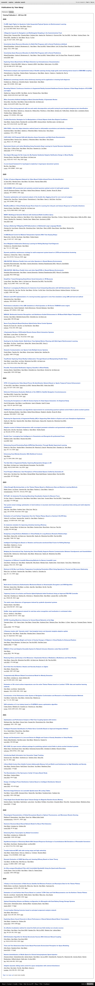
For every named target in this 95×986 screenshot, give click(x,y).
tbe (5, 961)
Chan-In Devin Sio (29, 101)
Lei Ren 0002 (63, 595)
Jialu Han (6, 509)
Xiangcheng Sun (9, 299)
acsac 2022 (7, 653)
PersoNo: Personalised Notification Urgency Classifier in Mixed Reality (26, 367)
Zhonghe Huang (24, 82)
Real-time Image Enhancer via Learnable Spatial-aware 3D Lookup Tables (27, 790)
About (3, 984)
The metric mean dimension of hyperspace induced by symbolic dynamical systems (30, 602)
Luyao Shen (7, 281)
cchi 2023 (7, 500)
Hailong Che (7, 199)
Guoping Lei (23, 706)
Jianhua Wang (27, 903)
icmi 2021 (7, 742)
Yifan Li (20, 254)
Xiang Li (11, 498)
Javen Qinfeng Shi (24, 678)
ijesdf (5, 914)
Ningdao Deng (31, 633)
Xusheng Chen (44, 622)
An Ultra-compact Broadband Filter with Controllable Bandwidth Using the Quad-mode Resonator (35, 868)
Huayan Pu (60, 956)
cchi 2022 (7, 662)
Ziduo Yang (7, 148)
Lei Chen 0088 (32, 122)
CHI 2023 (6, 556)
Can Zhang (15, 228)
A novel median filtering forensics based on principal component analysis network (30, 910)
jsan (5, 405)
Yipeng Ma (31, 793)
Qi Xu (32, 217)
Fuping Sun (17, 394)
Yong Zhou (68, 562)
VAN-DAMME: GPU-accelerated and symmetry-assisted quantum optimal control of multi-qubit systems (36, 188)
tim (5, 248)
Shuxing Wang (42, 852)
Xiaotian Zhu (32, 930)
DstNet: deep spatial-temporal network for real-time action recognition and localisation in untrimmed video (38, 611)
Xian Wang (23, 26)
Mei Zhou (13, 447)
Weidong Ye (15, 706)
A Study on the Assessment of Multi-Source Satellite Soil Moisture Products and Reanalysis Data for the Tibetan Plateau (42, 883)
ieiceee (6, 855)
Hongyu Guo (42, 130)
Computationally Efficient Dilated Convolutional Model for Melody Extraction (28, 675)
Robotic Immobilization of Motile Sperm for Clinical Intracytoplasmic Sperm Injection (30, 954)
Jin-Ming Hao (14, 861)
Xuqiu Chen (13, 587)
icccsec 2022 (8, 589)
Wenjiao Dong (16, 181)
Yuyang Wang (49, 498)
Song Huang (60, 562)
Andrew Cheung (65, 290)
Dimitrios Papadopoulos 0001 (47, 263)
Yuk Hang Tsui (15, 474)
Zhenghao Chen (31, 228)
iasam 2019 (7, 906)
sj (4, 846)
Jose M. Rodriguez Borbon (12, 190)
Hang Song (38, 217)
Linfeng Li (20, 217)
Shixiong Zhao (53, 622)
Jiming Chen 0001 (37, 343)
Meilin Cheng (8, 489)
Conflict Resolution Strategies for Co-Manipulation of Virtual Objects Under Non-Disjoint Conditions (35, 119)
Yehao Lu (24, 64)
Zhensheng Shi (29, 447)
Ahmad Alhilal (31, 474)
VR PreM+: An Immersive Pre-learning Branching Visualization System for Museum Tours (32, 496)
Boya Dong (46, 527)
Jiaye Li (47, 73)
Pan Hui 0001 (48, 281)
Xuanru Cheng (15, 122)
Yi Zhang (34, 852)
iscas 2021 (7, 804)
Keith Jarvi (24, 959)
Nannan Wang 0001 (41, 181)
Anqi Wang (33, 498)
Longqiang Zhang (83, 110)
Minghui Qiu (11, 219)
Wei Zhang (36, 562)
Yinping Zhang (24, 73)
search (23, 2)
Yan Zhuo (14, 101)
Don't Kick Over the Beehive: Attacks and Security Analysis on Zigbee (26, 666)
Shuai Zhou (18, 731)
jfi (4, 432)
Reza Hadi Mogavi (41, 474)
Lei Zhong (15, 489)
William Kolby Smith (38, 817)
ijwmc (5, 615)
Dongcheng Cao (8, 26)
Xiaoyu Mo (43, 421)
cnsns (5, 168)
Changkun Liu (19, 498)
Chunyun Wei (58, 35)
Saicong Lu (21, 110)
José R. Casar (45, 403)
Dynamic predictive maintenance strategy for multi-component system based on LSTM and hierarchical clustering (40, 252)
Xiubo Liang (48, 64)
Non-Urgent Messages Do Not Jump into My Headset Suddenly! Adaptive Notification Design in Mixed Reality (38, 155)
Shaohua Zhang (22, 844)
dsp (5, 932)
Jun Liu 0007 (44, 956)
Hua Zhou (16, 73)
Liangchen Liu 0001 (25, 385)
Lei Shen (43, 148)
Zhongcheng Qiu (40, 722)
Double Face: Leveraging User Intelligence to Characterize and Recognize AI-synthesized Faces (34, 436)
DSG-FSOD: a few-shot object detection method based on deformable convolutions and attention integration (38, 128)
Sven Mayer (23, 157)
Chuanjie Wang (58, 802)
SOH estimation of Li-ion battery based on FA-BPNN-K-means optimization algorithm (30, 704)
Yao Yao (17, 290)
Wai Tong (13, 421)
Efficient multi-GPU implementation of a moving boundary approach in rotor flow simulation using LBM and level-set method (43, 296)
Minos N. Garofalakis (62, 263)
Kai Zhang (14, 844)
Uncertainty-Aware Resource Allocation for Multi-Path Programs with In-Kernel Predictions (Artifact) (35, 44)
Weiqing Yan (48, 930)
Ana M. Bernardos (9, 403)
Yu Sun (32, 37)
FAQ (40, 984)
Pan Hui (58, 527)
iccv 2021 (6, 795)
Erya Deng (31, 766)
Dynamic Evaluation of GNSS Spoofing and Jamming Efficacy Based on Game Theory (31, 859)
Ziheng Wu (22, 228)
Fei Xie (19, 968)
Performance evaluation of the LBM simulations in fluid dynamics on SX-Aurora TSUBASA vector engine (37, 305)
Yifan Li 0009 (47, 228)
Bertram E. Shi (43, 660)
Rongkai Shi (23, 122)
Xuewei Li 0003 (32, 64)
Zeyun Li (31, 968)
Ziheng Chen (8, 35)
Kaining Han (38, 352)
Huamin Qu (50, 421)
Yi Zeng (60, 217)
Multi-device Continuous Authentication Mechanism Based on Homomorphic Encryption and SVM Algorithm (38, 584)
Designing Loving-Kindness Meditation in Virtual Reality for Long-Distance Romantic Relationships (35, 533)
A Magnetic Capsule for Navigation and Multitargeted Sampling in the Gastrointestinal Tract (33, 33)
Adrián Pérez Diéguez (33, 190)
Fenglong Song (46, 793)
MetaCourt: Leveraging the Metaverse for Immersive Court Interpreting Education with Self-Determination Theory (39, 288)
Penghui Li (43, 110)
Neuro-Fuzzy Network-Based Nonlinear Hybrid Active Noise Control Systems (28, 323)
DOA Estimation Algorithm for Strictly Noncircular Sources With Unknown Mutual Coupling (32, 937)
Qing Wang (7, 930)
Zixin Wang (44, 489)
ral (4, 28)
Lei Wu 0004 (31, 844)
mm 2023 (6, 538)
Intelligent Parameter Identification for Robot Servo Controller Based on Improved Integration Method (36, 728)
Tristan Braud (66, 498)
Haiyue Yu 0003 (15, 93)
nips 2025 (7, 221)
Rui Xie (23, 290)
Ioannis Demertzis (32, 263)
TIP (5, 66)
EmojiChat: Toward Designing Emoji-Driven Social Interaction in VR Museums (28, 279)
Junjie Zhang (8, 870)
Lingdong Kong (46, 217)
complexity (7, 724)
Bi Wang (44, 802)
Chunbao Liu (14, 595)
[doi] (25, 28)
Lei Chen (21, 361)
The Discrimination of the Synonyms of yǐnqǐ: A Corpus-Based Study (25, 773)
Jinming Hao (28, 697)
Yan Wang (24, 93)
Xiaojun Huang (8, 604)
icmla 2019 (7, 923)
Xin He (44, 587)
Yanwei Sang (33, 82)
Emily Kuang (35, 421)
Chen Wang (49, 722)
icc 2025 (6, 354)
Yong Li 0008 (14, 793)
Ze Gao (6, 498)
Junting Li (11, 613)
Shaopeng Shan (38, 595)
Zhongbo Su (42, 571)
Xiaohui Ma (29, 562)
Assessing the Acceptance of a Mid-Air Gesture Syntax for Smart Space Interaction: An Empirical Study (36, 401)
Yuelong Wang (15, 775)
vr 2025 (6, 292)
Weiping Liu (36, 697)
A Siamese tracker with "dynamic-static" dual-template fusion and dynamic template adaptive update (36, 631)
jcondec (6, 970)
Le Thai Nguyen (27, 325)
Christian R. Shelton (50, 748)
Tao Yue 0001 (66, 35)
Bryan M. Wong (56, 190)
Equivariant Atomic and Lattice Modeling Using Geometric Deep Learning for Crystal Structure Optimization (38, 146)
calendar (17, 2)
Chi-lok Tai (23, 208)
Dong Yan (29, 817)
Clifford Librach (16, 959)
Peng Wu (66, 802)
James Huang (28, 956)
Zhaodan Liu (60, 447)
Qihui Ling (29, 509)
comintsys (7, 133)
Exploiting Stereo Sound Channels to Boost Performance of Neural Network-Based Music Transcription (36, 919)
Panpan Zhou (37, 93)
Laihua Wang (57, 930)
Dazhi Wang (11, 731)
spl (5, 458)
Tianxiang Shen (8, 622)
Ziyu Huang (49, 894)
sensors (6, 565)
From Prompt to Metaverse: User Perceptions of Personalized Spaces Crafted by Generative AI (33, 471)
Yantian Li (26, 429)
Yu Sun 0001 (32, 959)
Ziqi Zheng (7, 562)
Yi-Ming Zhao (15, 148)
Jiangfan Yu (14, 37)
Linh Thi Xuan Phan (61, 46)
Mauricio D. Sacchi (40, 447)
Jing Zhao (7, 968)
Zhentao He (7, 228)
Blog (36, 984)
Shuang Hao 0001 (25, 438)
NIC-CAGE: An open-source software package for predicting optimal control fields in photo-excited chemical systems (41, 746)
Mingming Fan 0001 (38, 281)
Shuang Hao (14, 669)
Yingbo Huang (34, 237)
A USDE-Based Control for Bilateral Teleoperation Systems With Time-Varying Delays (30, 234)
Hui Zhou (58, 199)
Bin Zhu (6, 166)
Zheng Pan (14, 254)
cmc (5, 142)
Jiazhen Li (24, 130)
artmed (6, 115)
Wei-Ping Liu (23, 861)
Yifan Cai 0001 (41, 46)
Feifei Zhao (65, 110)
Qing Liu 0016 (16, 870)
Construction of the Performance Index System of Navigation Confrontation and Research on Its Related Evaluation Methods (43, 695)
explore (11, 2)
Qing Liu (21, 852)
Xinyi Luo (52, 527)
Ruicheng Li (49, 35)
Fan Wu (49, 587)
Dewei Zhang (15, 852)
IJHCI (5, 95)
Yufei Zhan (39, 228)
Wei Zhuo (30, 148)
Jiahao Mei (27, 343)
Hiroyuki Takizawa (41, 308)
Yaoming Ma (22, 489)
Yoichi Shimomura (30, 308)
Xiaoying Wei (20, 421)
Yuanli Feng (20, 343)
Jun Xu (30, 93)
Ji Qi (15, 622)
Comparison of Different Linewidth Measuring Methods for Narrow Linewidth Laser (30, 560)
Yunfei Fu (27, 518)
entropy (6, 328)
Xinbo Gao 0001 (49, 385)
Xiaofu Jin (7, 421)
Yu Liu (20, 545)
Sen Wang (62, 622)
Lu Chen (26, 587)
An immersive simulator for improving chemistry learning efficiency (25, 525)
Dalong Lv (28, 852)
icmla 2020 (7, 828)
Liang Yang (40, 498)
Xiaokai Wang (21, 447)
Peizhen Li (37, 489)
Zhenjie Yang (73, 110)
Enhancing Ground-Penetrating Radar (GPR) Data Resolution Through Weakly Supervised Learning (35, 445)
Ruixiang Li (7, 64)
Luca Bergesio (26, 403)
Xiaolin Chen (52, 562)
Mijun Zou (7, 571)
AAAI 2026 (7, 150)
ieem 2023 (7, 547)
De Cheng (31, 181)
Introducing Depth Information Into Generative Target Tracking (24, 755)
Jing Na (13, 237)
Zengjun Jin (58, 110)
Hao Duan (19, 237)
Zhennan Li (29, 595)
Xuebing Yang (21, 509)
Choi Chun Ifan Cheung (53, 290)
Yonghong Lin (24, 757)
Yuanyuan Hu (50, 886)
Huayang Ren (16, 35)
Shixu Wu (40, 757)
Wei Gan (6, 587)
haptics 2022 (7, 644)
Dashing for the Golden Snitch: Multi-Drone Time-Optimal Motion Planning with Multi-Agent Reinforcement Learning (41, 341)
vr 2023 (6, 529)
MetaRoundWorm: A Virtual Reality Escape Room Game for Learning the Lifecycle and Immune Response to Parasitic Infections (44, 206)
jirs (5, 598)
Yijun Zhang (49, 130)
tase (5, 239)
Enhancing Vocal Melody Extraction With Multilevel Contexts (23, 454)
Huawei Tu (44, 740)
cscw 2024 (7, 476)
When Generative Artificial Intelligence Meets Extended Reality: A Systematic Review (30, 99)
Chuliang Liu (7, 82)
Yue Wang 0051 (8, 394)
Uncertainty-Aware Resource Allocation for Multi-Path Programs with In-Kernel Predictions (32, 53)
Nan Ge (36, 886)
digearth (6, 691)
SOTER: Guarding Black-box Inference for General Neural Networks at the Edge (29, 620)
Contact (9, 984)
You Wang (38, 766)
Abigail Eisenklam (9, 46)
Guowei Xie (31, 722)
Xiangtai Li (19, 219)
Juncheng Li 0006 (45, 219)
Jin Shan (6, 527)
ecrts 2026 (7, 57)
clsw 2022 (7, 777)
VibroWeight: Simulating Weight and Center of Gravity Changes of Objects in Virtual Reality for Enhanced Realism (40, 640)
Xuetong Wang (51, 474)
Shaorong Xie (68, 956)
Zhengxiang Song (17, 903)
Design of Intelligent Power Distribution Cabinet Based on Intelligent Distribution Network (32, 782)
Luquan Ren (54, 595)
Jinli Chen (52, 199)
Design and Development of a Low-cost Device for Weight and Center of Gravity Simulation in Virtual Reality (38, 737)
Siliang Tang (35, 219)
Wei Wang (20, 587)
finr (5, 635)
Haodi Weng (17, 370)
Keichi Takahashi (19, 308)
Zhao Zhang (55, 228)
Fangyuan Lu (33, 73)
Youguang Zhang (75, 802)
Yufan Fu (31, 870)
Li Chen (67, 622)
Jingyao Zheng (41, 122)
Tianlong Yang (32, 757)
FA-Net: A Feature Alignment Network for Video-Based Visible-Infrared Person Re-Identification (34, 179)
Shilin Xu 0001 (82, 217)
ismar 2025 (7, 319)
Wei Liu (35, 509)
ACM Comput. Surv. (9, 336)
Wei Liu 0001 (40, 930)
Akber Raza (7, 748)
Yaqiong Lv (7, 254)
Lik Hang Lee (40, 101)
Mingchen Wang (33, 130)
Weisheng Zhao (46, 766)
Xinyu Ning (7, 101)
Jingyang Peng (23, 793)
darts (5, 48)
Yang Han (7, 595)
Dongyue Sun (8, 633)
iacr (5, 266)
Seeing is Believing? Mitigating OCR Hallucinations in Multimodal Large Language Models (32, 226)
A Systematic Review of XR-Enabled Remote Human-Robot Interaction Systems (29, 332)
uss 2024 (6, 441)
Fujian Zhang (8, 706)
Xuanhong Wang (9, 130)
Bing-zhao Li (14, 912)
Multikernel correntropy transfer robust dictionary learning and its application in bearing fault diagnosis (37, 79)
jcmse (5, 709)
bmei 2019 (7, 950)
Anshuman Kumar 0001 (36, 748)
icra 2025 (6, 345)
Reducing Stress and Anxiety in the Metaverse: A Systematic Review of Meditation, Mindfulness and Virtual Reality (40, 657)
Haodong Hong (15, 948)
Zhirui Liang (7, 903)
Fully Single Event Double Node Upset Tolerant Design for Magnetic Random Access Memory (33, 799)
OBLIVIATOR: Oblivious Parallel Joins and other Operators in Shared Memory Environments (33, 261)
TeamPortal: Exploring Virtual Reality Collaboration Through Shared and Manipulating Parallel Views (35, 359)
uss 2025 (6, 274)
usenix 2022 (7, 627)
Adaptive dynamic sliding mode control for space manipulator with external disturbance (32, 965)
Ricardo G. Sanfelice (74, 46)
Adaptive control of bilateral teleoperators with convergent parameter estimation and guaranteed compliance (38, 427)
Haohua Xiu (22, 595)
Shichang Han (8, 722)
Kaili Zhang (23, 766)
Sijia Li (21, 281)
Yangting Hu (59, 73)
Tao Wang (7, 793)
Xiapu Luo (74, 622)
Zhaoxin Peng (40, 633)
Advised (11, 12)
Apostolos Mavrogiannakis (11, 263)
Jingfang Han (34, 35)
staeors (6, 520)
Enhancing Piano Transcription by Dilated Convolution (21, 832)
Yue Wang (74, 35)
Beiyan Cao (38, 553)
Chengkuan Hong (17, 748)
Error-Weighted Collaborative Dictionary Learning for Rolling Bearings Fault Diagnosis (31, 243)
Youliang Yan (56, 793)
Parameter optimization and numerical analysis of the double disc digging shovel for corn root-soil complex (38, 197)
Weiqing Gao (76, 562)
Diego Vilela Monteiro (10, 740)
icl (4, 941)
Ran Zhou (54, 217)
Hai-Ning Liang (51, 122)
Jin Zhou (16, 26)
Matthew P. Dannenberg (11, 817)
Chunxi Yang (23, 722)
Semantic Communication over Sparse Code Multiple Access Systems (26, 350)
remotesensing (8, 491)
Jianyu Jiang (20, 622)
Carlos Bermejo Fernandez (27, 465)
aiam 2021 (7, 786)
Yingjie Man (23, 633)
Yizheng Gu (15, 553)
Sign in (87, 2)
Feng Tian (7, 110)
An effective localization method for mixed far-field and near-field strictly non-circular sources (33, 928)
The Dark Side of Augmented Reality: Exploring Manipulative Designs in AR (27, 463)
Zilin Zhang (7, 948)
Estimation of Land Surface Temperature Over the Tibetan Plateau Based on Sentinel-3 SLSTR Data (35, 516)
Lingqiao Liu (14, 678)
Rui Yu (66, 73)
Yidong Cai (66, 217)
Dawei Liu (7, 447)
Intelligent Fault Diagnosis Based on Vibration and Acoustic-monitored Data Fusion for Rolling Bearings (37, 542)
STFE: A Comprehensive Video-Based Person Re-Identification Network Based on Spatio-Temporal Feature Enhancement (42, 383)
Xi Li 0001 (55, 64)
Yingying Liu (31, 706)
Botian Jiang (74, 217)
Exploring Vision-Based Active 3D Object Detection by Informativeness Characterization (31, 62)
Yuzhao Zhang (82, 35)
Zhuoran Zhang (8, 956)
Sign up (92, 2)
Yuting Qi (51, 489)
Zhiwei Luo (15, 82)
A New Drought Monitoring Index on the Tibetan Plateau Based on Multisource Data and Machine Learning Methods (40, 487)
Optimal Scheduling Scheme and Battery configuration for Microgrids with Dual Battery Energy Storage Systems (39, 901)
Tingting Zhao (8, 113)
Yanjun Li (52, 73)
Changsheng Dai (19, 956)
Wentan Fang (44, 562)
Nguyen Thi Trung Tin (10, 325)
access (6, 396)
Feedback (47, 984)
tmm (5, 387)
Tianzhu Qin (15, 352)
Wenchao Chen (51, 447)
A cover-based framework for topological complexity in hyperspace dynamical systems (31, 164)
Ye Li (5, 731)
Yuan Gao (13, 217)
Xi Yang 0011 (8, 181)
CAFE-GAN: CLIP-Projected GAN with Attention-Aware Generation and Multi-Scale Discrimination (34, 137)
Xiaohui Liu (7, 93)
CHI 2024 (6, 423)
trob (5, 39)
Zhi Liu (6, 613)
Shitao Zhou (36, 110)
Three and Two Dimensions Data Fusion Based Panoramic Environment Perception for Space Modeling (36, 945)
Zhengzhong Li (8, 73)
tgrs (5, 449)
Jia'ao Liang (30, 352)
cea (5, 75)
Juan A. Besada (36, 403)
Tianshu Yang (27, 219)
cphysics (6, 192)
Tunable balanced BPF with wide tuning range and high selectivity (25, 850)
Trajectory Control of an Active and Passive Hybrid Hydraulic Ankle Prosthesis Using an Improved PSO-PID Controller (41, 593)
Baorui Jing (7, 237)
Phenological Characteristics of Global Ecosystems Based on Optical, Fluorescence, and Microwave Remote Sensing (41, 815)
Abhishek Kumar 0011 (22, 316)
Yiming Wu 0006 (16, 64)
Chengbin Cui (34, 316)
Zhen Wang (50, 110)
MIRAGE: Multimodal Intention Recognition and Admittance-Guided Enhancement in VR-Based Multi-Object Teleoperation (42, 314)
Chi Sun (35, 290)
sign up (11, 975)
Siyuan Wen (35, 622)
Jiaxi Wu (32, 587)
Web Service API (28, 984)
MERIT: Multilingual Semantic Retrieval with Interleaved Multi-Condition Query (28, 214)
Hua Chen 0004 (22, 930)
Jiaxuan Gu (28, 110)
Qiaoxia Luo (14, 562)
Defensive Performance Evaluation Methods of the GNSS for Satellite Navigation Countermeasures (35, 392)
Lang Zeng (31, 802)
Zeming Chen (38, 527)
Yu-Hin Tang (41, 290)
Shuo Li (29, 26)
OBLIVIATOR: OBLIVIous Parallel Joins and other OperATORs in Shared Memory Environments (34, 270)
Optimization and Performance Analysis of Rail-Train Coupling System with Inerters (30, 719)
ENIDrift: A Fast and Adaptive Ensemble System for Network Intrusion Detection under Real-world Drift (36, 649)
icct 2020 (6, 872)
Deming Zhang (15, 766)
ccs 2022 (6, 671)
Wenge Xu (37, 740)
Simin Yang (7, 474)
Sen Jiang (13, 968)
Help (20, 984)
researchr (4, 2)
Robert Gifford (51, 46)
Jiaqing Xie (42, 35)
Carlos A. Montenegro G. (22, 46)
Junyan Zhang (77, 956)
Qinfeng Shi (22, 826)
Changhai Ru (52, 956)
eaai (5, 84)
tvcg (5, 124)
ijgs (5, 607)
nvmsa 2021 (7, 768)
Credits (15, 984)
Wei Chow (7, 217)
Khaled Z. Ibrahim (46, 190)
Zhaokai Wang (25, 35)
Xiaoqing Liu (37, 148)
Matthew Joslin (8, 438)
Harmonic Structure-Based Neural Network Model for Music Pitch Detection (27, 824)
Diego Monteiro (15, 642)
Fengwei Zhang (82, 622)
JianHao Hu (46, 352)
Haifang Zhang (17, 113)
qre (5, 257)
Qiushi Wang (7, 352)
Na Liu (28, 37)
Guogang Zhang (36, 903)
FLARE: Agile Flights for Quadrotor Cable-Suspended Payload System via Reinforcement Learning (35, 24)
